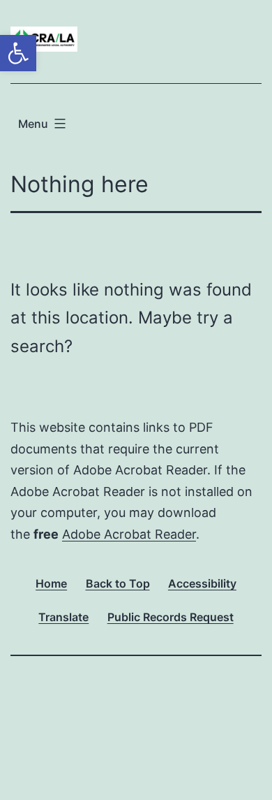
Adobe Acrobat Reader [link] (129, 534)
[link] (18, 53)
